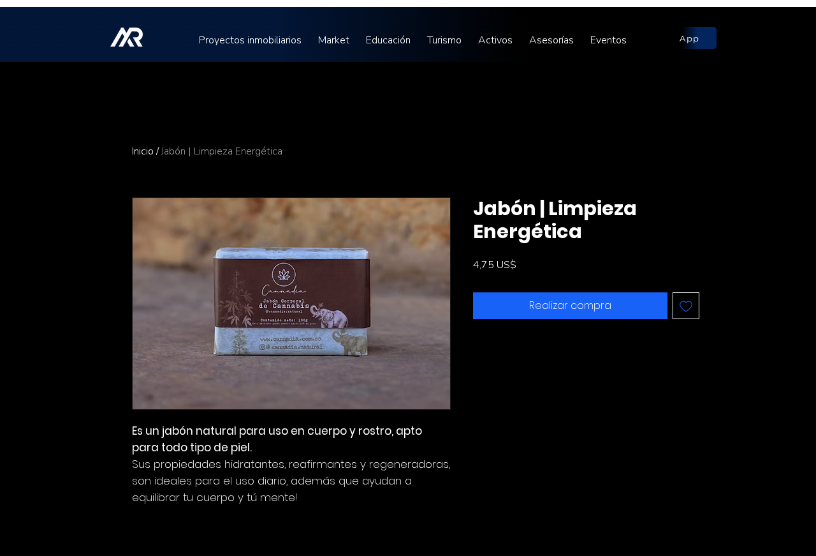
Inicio (143, 151)
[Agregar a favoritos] (686, 305)
